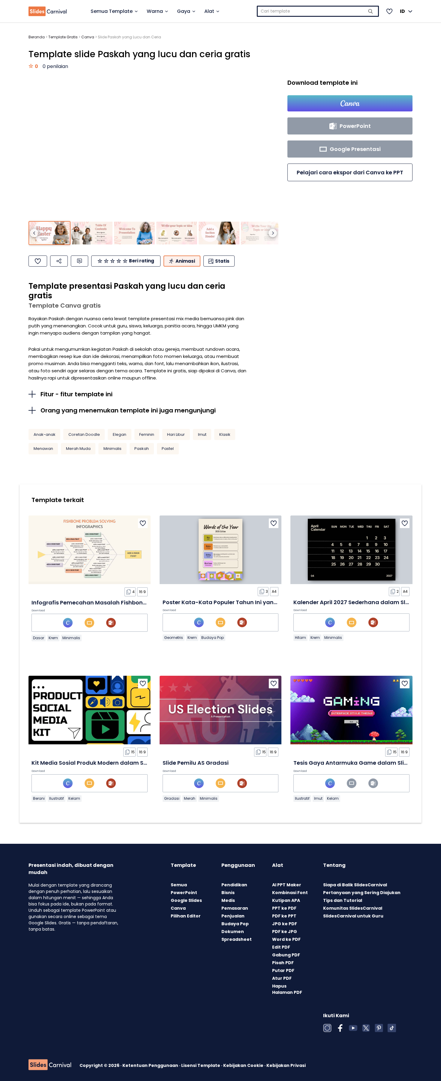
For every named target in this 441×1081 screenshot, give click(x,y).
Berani (39, 798)
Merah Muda (78, 448)
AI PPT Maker (286, 885)
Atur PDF (282, 978)
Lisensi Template (201, 1065)
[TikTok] (392, 1028)
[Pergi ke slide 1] (49, 233)
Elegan (119, 434)
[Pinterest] (379, 1028)
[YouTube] (353, 1028)
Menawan (43, 448)
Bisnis (228, 893)
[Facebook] (340, 1028)
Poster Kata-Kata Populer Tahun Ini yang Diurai (229, 602)
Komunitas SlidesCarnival (352, 908)
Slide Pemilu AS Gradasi (196, 762)
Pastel (168, 448)
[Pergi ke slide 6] (261, 233)
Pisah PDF (283, 963)
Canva (87, 37)
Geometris (173, 637)
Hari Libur (176, 434)
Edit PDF (281, 947)
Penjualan (232, 916)
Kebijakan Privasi (286, 1065)
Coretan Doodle (84, 434)
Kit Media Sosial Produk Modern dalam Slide (93, 762)
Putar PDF (283, 970)
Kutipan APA (286, 900)
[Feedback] (79, 261)
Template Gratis (63, 37)
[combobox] (318, 11)
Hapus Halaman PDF (287, 989)
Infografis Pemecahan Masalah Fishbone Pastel (98, 602)
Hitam (300, 637)
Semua (179, 885)
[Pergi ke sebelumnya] (34, 233)
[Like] (37, 261)
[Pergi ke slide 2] (92, 233)
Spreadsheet (236, 939)
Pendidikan (234, 885)
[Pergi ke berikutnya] (272, 233)
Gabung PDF (286, 955)
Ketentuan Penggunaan (150, 1065)
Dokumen (232, 932)
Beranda (36, 37)
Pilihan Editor (186, 916)
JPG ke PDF (284, 924)
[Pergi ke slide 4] (177, 233)
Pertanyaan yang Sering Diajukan (361, 893)
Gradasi (171, 798)
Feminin (146, 434)
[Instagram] (327, 1028)
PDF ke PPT (284, 916)
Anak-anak (45, 434)
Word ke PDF (286, 939)
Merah (189, 798)
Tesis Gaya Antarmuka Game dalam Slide (352, 762)
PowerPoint (184, 893)
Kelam (74, 798)
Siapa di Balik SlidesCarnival (355, 885)
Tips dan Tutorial (342, 900)
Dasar (38, 637)
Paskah (141, 448)
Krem (53, 637)
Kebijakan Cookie (243, 1065)
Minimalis (113, 448)
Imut (202, 434)
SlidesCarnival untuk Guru (353, 916)
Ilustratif (56, 798)
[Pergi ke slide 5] (219, 233)
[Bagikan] (59, 261)
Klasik (224, 434)
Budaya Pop (212, 637)
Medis (228, 900)
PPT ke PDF (284, 908)
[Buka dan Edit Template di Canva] (349, 103)
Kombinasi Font (290, 893)
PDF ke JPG (284, 932)
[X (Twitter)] (366, 1028)
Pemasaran (234, 908)
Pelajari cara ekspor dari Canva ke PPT (350, 172)
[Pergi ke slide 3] (134, 233)
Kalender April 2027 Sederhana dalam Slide (353, 602)
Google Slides (186, 900)
